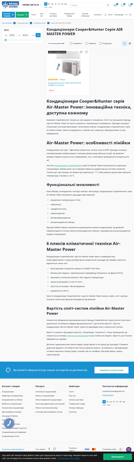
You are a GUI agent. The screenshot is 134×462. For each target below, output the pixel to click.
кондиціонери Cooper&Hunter (68, 165)
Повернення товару (69, 15)
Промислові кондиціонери (13, 408)
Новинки (92, 43)
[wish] (86, 52)
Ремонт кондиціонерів (44, 395)
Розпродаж (107, 43)
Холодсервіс (7, 23)
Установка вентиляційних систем (48, 412)
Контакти (98, 15)
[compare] (81, 52)
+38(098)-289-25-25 (30, 5)
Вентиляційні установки (11, 412)
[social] (49, 449)
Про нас (41, 15)
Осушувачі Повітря (10, 416)
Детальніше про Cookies (69, 458)
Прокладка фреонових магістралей (50, 404)
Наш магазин (107, 395)
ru (126, 14)
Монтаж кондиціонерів (77, 335)
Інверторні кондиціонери (12, 395)
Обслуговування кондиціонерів (48, 400)
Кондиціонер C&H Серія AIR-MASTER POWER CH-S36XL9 (64, 84)
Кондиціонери (23, 23)
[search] (108, 5)
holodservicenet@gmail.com (113, 391)
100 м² (51, 90)
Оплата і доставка (53, 15)
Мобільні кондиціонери (12, 404)
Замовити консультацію (111, 370)
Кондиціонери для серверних (14, 432)
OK (38, 35)
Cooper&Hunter (39, 23)
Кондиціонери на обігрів (12, 400)
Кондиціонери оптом (10, 436)
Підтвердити (117, 456)
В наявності (77, 43)
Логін (110, 15)
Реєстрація (119, 15)
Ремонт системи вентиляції (46, 408)
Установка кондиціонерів (45, 391)
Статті (33, 15)
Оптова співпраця (85, 15)
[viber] (128, 449)
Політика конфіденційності (13, 449)
